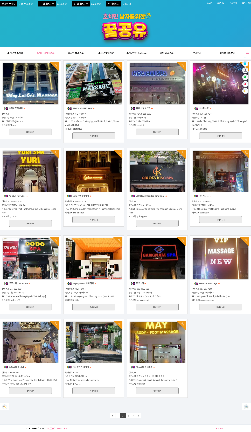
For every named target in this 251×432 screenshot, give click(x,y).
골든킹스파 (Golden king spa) (151, 195)
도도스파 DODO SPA (19, 283)
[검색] (245, 90)
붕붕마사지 (205, 108)
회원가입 (221, 2)
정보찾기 (233, 2)
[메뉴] (245, 63)
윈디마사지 (205, 195)
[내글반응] (245, 83)
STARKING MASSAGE (83, 108)
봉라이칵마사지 (17, 108)
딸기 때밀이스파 (143, 108)
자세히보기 (30, 132)
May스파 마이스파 (145, 366)
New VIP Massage (209, 283)
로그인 (209, 2)
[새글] (245, 76)
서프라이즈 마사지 (81, 366)
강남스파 (140, 283)
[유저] (245, 70)
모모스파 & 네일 (17, 366)
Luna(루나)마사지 (81, 195)
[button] (246, 406)
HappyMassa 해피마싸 (84, 283)
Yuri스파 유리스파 (18, 195)
